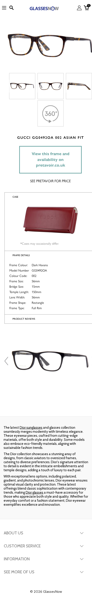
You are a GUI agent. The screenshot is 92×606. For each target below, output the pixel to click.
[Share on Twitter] (45, 407)
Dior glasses (34, 492)
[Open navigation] (4, 8)
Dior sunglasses (31, 428)
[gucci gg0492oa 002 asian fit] (22, 86)
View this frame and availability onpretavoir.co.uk (50, 159)
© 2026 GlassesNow (46, 591)
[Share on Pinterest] (76, 407)
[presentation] (6, 361)
